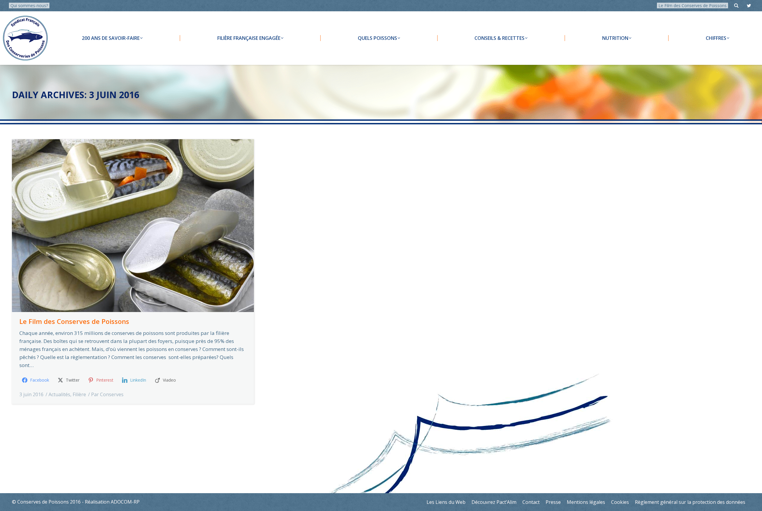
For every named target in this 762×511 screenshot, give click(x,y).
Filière (79, 394)
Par (107, 394)
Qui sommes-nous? (29, 5)
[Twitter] (748, 5)
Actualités (59, 394)
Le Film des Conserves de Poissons (692, 5)
